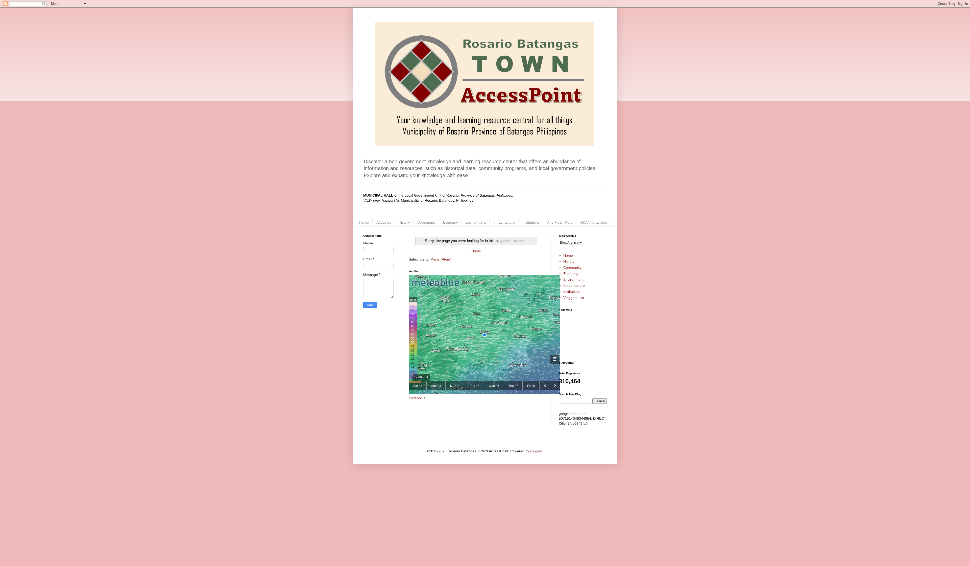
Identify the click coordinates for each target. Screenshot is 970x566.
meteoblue (417, 398)
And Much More (560, 222)
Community (426, 222)
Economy (450, 222)
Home (364, 222)
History (404, 222)
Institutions (531, 222)
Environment (476, 222)
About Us (383, 222)
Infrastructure (504, 222)
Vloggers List (573, 298)
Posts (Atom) (441, 259)
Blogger (536, 451)
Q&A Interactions (593, 222)
